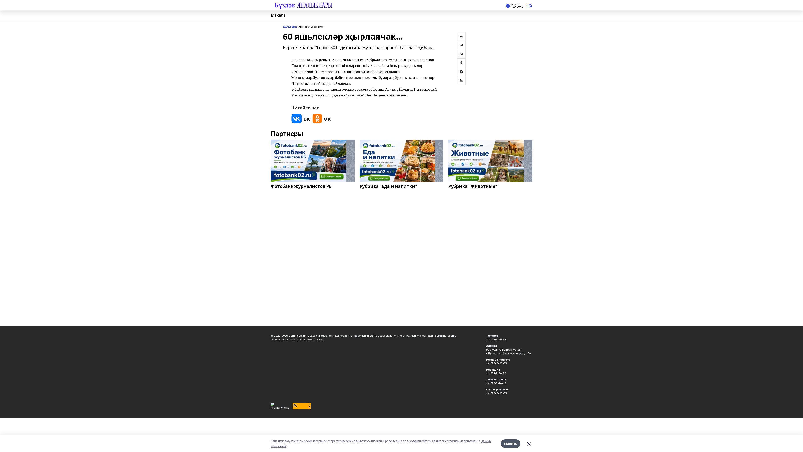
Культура (290, 27)
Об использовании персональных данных (297, 339)
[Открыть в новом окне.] (300, 118)
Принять (510, 444)
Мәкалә (278, 15)
